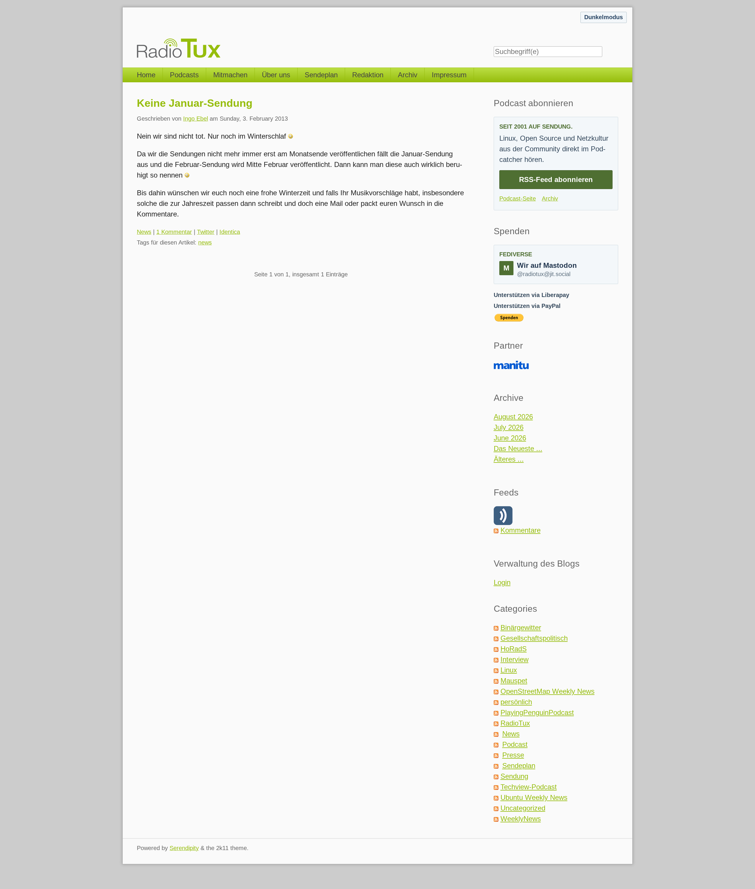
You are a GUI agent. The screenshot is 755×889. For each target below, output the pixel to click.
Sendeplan (321, 75)
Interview (514, 659)
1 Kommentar (174, 232)
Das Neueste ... (518, 448)
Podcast (515, 744)
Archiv (407, 75)
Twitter (205, 232)
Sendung (514, 776)
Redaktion (367, 75)
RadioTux (515, 723)
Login (502, 582)
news (205, 242)
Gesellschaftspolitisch (534, 638)
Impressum (449, 75)
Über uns (276, 75)
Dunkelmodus (603, 17)
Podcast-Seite (517, 198)
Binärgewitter (520, 628)
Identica (229, 232)
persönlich (516, 702)
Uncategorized (522, 808)
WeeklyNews (520, 819)
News (144, 232)
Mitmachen (230, 75)
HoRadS (513, 649)
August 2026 (513, 417)
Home (146, 75)
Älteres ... (509, 459)
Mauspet (513, 681)
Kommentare (520, 530)
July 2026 (508, 427)
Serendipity (184, 848)
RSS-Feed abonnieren (556, 179)
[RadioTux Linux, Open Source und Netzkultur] (137, 33)
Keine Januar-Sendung (194, 103)
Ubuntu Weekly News (533, 797)
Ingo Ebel (195, 118)
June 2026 (510, 438)
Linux (508, 670)
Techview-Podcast (528, 787)
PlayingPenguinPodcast (537, 712)
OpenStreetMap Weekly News (547, 691)
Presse (513, 755)
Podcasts (184, 75)
